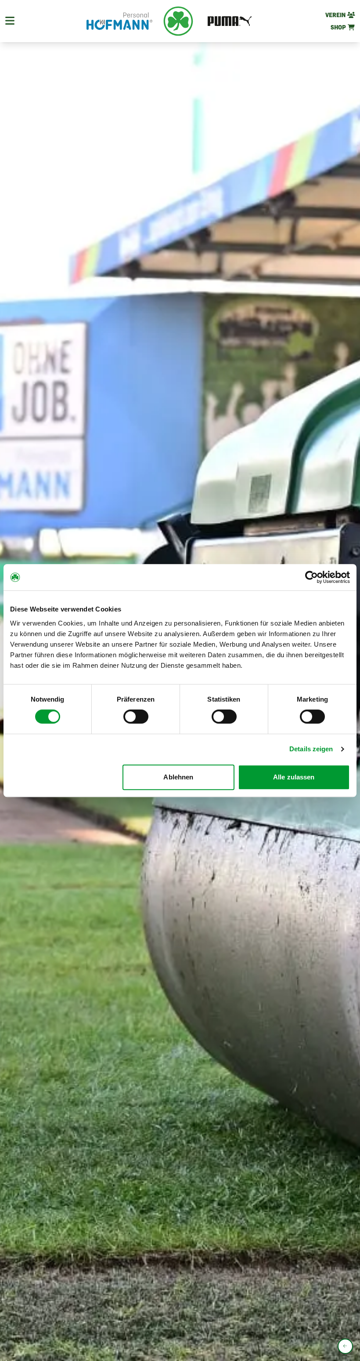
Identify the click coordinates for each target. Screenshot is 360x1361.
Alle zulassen (293, 777)
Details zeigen (311, 749)
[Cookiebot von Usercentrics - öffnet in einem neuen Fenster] (311, 577)
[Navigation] (9, 21)
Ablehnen (178, 777)
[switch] (135, 717)
